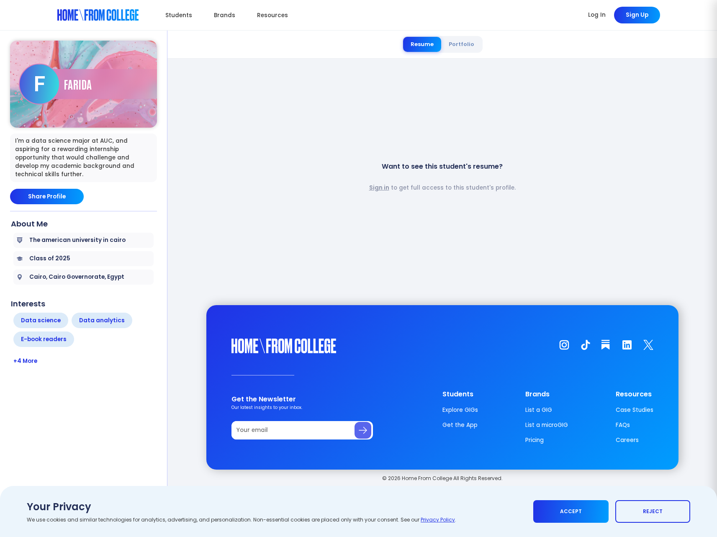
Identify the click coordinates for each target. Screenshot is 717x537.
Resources (272, 15)
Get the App (460, 425)
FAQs (623, 425)
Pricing (534, 440)
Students (178, 15)
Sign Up (637, 15)
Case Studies (634, 410)
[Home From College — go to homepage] (98, 15)
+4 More (25, 361)
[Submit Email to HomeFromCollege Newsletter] (363, 430)
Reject (653, 511)
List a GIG (538, 410)
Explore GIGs (460, 410)
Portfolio (461, 44)
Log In (597, 15)
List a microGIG (546, 425)
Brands (224, 15)
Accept (571, 511)
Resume (422, 44)
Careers (627, 440)
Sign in (379, 188)
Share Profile (47, 196)
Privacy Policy (438, 519)
